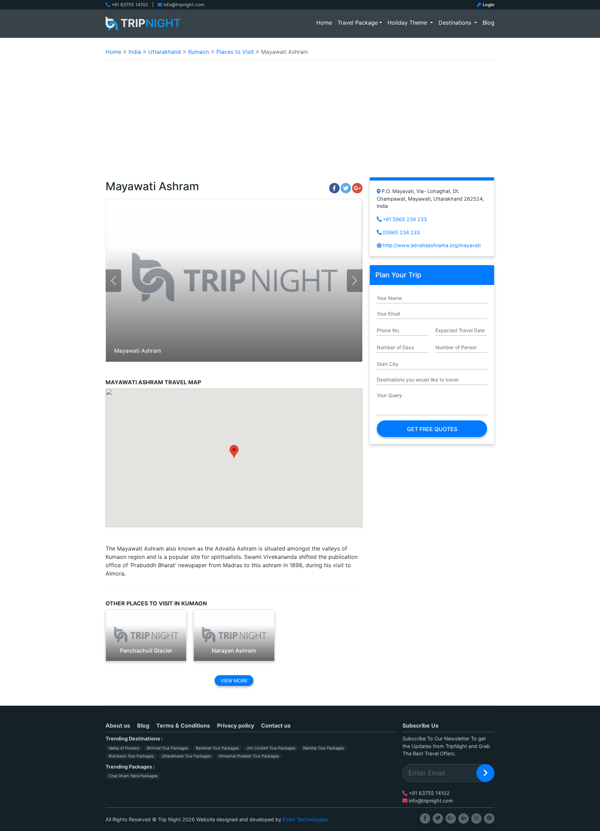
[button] (234, 451)
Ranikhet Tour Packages (217, 748)
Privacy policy (235, 725)
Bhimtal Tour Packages (167, 748)
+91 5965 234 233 (405, 219)
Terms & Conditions (183, 725)
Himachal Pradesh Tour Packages (249, 756)
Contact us (276, 725)
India (134, 51)
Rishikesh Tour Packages (131, 756)
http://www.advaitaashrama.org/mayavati (432, 245)
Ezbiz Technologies (305, 819)
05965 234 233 (401, 232)
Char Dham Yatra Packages (133, 775)
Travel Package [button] (358, 22)
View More (234, 680)
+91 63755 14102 (129, 4)
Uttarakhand (164, 51)
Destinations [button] (456, 22)
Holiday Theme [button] (408, 22)
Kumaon (198, 51)
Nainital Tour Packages (323, 748)
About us (118, 725)
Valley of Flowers (124, 748)
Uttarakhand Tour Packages (186, 756)
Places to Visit (235, 51)
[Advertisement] (300, 122)
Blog (488, 22)
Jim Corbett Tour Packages (271, 748)
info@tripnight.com (184, 4)
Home (325, 22)
